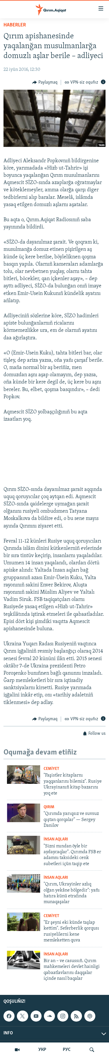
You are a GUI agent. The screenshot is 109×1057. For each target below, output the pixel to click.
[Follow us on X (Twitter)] (22, 1016)
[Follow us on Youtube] (36, 1016)
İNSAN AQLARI (56, 839)
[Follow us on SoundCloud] (49, 1016)
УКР (42, 1049)
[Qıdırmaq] (92, 1049)
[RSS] (76, 1016)
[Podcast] (89, 1016)
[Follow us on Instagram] (62, 1016)
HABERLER (14, 25)
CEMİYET (51, 769)
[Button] (45, 82)
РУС (67, 1049)
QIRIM (49, 807)
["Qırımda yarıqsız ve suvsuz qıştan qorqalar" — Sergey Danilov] (23, 813)
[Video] (17, 1049)
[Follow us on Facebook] (9, 1016)
